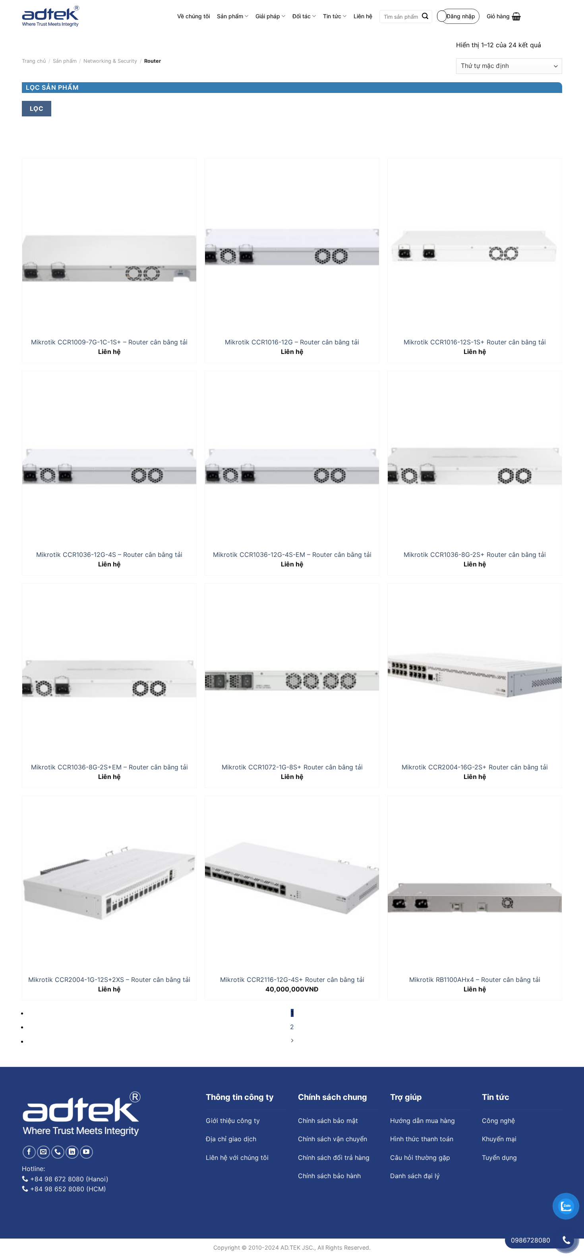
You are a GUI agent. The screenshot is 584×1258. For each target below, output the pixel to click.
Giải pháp (267, 16)
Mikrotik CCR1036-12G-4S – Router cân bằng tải (109, 554)
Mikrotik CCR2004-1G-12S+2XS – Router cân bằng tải (109, 980)
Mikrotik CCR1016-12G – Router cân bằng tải (292, 342)
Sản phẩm (230, 16)
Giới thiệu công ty (233, 1121)
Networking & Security (110, 61)
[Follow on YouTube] (86, 1152)
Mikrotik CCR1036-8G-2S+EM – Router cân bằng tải (109, 767)
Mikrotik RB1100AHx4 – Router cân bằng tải (474, 980)
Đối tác (301, 16)
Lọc (36, 108)
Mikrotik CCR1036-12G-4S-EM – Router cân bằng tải (292, 554)
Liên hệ (363, 16)
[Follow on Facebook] (29, 1152)
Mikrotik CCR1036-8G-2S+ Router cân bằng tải (475, 554)
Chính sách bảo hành (329, 1176)
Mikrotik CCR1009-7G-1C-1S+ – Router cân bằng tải (109, 342)
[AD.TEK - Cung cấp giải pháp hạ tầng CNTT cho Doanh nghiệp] (50, 16)
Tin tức (332, 16)
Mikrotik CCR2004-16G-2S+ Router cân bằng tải (475, 767)
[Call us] (57, 1152)
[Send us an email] (43, 1152)
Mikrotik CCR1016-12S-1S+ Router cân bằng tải (475, 342)
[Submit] (425, 16)
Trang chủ (34, 61)
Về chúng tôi (193, 16)
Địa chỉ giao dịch (231, 1139)
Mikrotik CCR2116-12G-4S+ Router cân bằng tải (292, 980)
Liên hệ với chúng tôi (237, 1157)
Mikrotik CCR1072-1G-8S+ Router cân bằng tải (292, 767)
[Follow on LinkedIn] (72, 1152)
